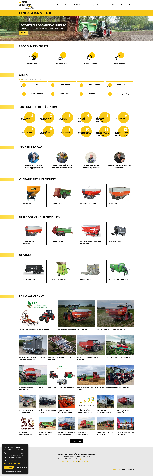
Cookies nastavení (85, 461)
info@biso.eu (82, 459)
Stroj (20, 79)
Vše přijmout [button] (9, 467)
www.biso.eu (92, 459)
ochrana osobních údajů (70, 461)
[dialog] (15, 459)
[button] (15, 464)
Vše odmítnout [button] (20, 467)
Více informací (15, 461)
